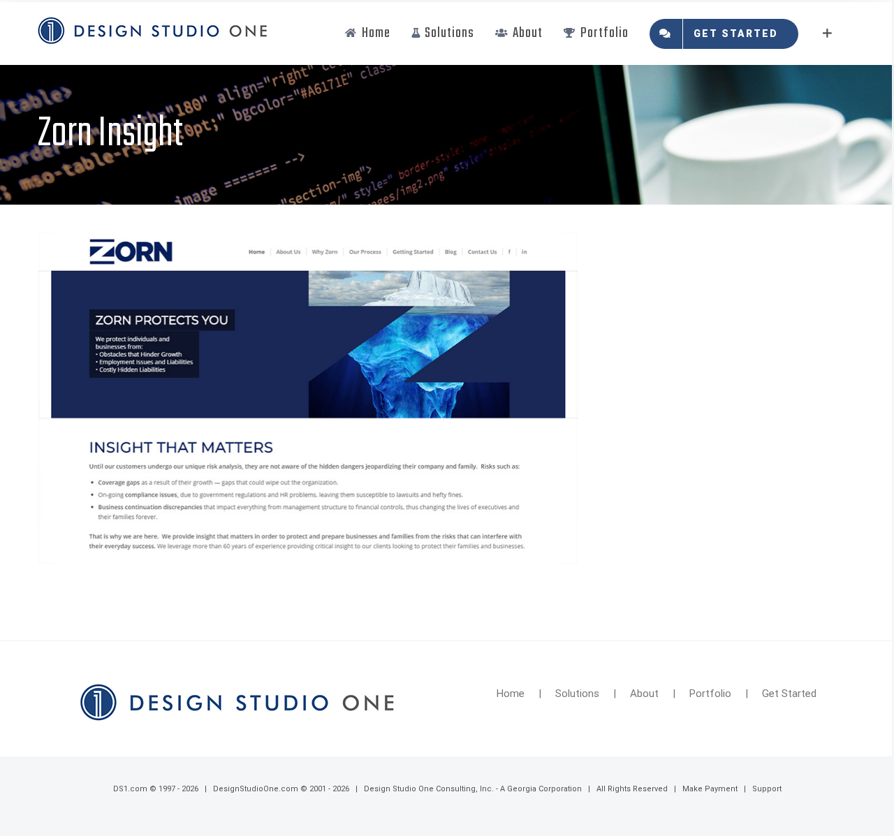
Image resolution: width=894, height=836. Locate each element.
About (644, 693)
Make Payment (710, 788)
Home (511, 693)
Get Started (789, 693)
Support (767, 788)
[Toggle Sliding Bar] (827, 33)
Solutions (577, 693)
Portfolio (710, 693)
